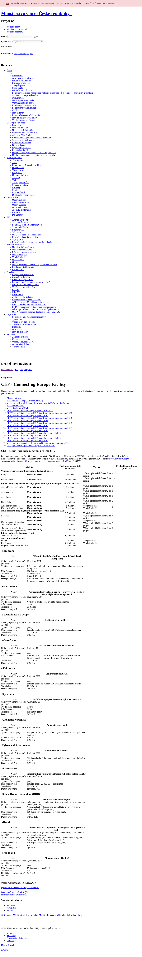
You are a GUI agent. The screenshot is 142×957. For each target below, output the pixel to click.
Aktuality (11, 905)
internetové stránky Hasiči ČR (14, 895)
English (29, 53)
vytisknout (5, 887)
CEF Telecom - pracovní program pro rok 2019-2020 (30, 410)
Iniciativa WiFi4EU (15, 405)
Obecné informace (15, 398)
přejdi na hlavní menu (16, 29)
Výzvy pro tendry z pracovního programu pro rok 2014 (31, 445)
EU (16, 369)
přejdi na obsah (13, 27)
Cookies (10, 940)
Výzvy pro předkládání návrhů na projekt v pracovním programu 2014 (37, 443)
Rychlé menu (7, 41)
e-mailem (15, 887)
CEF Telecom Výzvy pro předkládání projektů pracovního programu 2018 (39, 423)
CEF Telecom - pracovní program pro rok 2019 (27, 415)
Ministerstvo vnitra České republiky (35, 13)
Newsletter (11, 908)
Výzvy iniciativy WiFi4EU (18, 408)
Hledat (4, 36)
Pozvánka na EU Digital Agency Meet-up (25, 400)
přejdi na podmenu (15, 32)
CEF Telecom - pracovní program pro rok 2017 (27, 425)
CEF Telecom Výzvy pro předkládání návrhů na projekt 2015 (34, 438)
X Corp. (24, 887)
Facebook (34, 887)
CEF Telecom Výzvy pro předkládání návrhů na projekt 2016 (34, 433)
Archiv (10, 910)
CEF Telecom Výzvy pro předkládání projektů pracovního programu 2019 (39, 418)
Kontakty (11, 935)
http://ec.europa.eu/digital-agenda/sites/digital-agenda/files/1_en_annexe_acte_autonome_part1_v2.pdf (65, 460)
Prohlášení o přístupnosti (17, 938)
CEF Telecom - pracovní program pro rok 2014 (27, 440)
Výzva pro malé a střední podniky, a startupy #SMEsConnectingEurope (38, 403)
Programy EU (26, 369)
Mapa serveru (20, 53)
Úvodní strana (7, 369)
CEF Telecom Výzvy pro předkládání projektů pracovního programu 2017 (39, 428)
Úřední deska (7, 945)
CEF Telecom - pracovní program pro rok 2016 (27, 430)
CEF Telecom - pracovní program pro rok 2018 (27, 420)
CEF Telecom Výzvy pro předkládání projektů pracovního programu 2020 (39, 413)
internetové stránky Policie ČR (14, 892)
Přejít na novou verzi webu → (105, 3)
